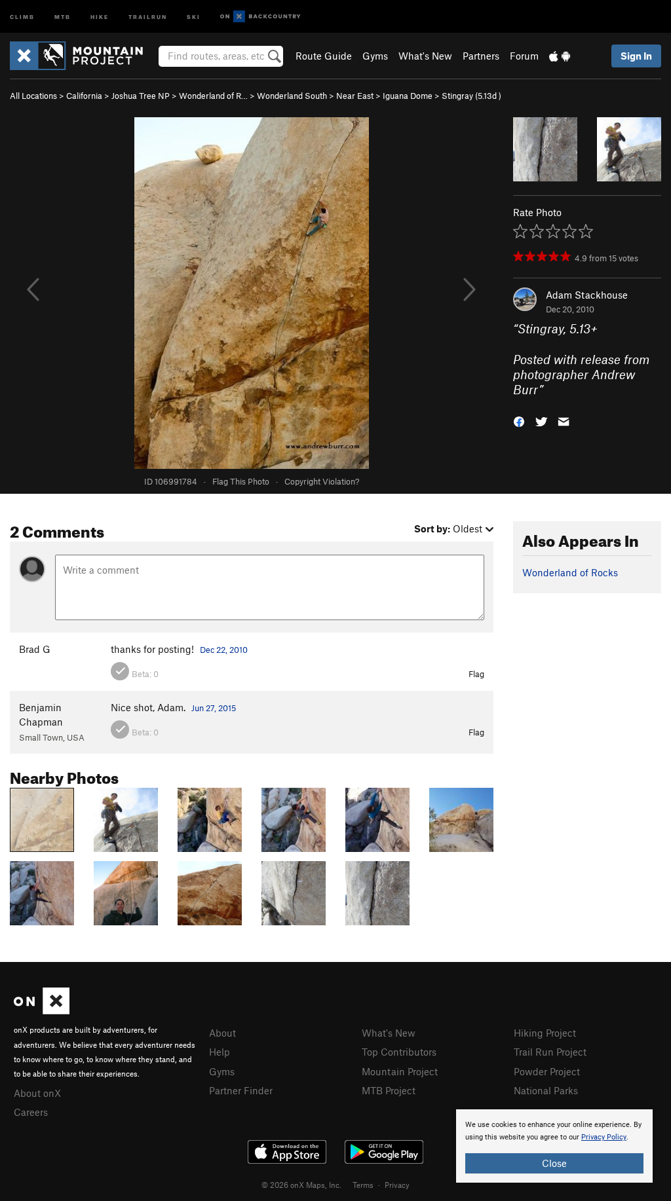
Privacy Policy (603, 1137)
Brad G (34, 649)
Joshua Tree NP (140, 95)
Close (554, 1163)
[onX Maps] (41, 1010)
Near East (355, 95)
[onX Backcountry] (260, 16)
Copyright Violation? (321, 481)
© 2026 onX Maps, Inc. (301, 1184)
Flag (476, 674)
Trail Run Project (550, 1052)
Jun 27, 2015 (213, 708)
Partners (481, 56)
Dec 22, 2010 (224, 649)
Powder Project (547, 1071)
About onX (37, 1093)
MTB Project (388, 1090)
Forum (524, 56)
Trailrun (147, 16)
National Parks (546, 1090)
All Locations (33, 95)
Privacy (397, 1184)
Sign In (636, 56)
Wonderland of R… (213, 95)
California (84, 95)
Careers (31, 1112)
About (222, 1033)
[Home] (83, 55)
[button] (519, 420)
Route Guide (324, 56)
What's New (425, 56)
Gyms (375, 56)
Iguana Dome (407, 95)
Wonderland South (292, 95)
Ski (194, 16)
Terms (363, 1184)
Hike (99, 16)
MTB (62, 16)
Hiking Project (545, 1033)
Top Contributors (399, 1052)
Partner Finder (241, 1090)
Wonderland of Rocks (570, 572)
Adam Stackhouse (587, 295)
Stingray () (471, 95)
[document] (554, 1145)
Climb (22, 16)
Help (219, 1052)
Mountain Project (400, 1071)
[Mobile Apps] (559, 56)
